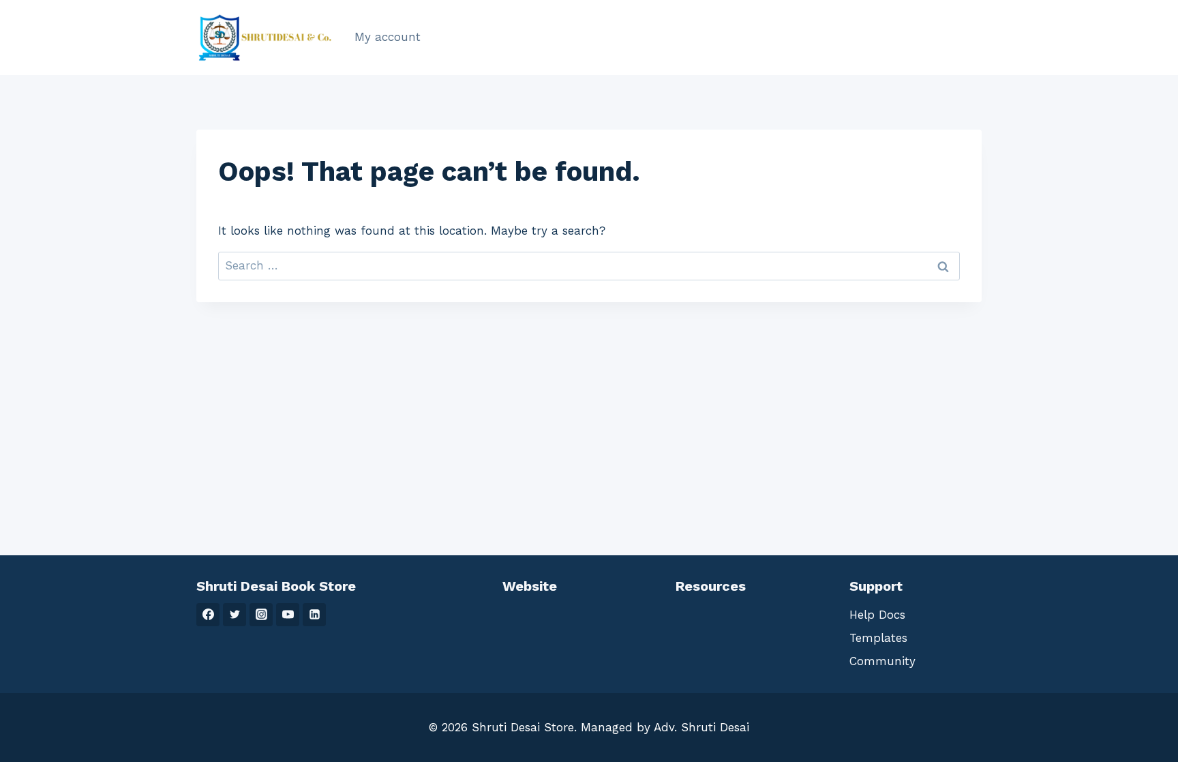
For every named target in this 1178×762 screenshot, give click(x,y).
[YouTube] (287, 614)
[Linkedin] (314, 614)
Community (882, 661)
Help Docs (877, 614)
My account (387, 37)
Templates (878, 638)
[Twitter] (234, 614)
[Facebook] (208, 614)
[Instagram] (261, 614)
